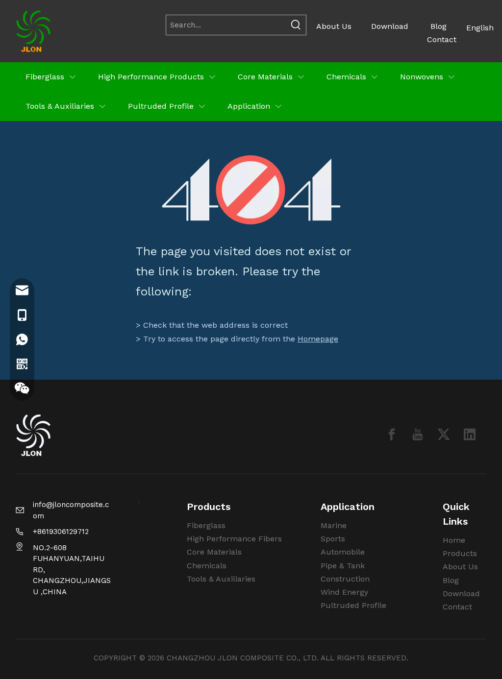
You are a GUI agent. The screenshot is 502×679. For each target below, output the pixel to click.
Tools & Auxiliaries (221, 578)
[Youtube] (418, 434)
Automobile (343, 552)
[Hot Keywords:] (296, 25)
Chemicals (206, 565)
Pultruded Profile (353, 605)
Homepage (318, 338)
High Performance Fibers (234, 538)
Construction (345, 578)
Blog (438, 26)
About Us (333, 26)
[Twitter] (444, 434)
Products (460, 553)
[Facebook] (392, 434)
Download (389, 26)
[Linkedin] (470, 434)
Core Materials (214, 552)
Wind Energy (344, 592)
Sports (333, 538)
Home (454, 540)
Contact (441, 39)
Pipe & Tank (343, 565)
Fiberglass (206, 525)
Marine (334, 525)
